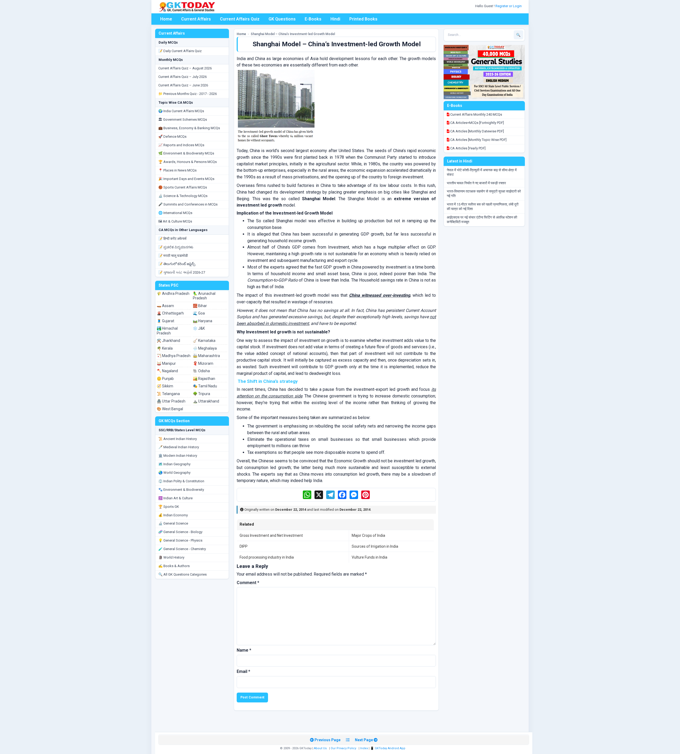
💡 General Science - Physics (180, 540)
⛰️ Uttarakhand (206, 401)
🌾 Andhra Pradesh (173, 293)
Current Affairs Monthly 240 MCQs (475, 114)
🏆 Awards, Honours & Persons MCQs (187, 162)
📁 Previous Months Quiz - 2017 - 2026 (187, 94)
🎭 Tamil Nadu (205, 386)
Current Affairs (196, 19)
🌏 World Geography (174, 473)
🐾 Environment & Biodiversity (181, 490)
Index (364, 748)
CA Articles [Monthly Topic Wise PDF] (478, 140)
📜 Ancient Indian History (177, 439)
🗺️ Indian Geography (174, 464)
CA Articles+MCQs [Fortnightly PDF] (476, 123)
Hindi (335, 19)
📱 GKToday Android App (388, 748)
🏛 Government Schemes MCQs (182, 120)
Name (244, 650)
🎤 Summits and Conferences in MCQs (188, 204)
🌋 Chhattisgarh (170, 313)
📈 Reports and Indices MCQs (181, 145)
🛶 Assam (165, 306)
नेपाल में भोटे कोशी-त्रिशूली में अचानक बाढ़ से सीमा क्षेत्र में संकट (482, 172)
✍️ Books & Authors (174, 566)
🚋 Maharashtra (206, 356)
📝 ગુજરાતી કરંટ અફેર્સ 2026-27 (181, 272)
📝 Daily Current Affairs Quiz (180, 51)
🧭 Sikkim (165, 386)
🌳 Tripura (201, 394)
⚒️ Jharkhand (168, 340)
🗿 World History (171, 557)
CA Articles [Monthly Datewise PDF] (476, 131)
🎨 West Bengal (170, 409)
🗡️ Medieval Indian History (178, 447)
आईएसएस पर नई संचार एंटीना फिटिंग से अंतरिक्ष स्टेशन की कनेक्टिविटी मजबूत (482, 219)
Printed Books (363, 19)
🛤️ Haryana (202, 321)
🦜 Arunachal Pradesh (204, 295)
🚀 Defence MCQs (172, 137)
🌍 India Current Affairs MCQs (181, 111)
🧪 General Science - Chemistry (182, 549)
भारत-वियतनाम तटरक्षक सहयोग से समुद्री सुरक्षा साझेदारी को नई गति (484, 193)
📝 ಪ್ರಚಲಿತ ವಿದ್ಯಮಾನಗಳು (175, 247)
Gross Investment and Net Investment (271, 535)
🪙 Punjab (165, 378)
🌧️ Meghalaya (205, 348)
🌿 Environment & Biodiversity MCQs (186, 153)
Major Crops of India (368, 535)
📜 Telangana (168, 394)
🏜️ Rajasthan (204, 378)
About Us (320, 748)
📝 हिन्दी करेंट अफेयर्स (172, 239)
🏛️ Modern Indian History (177, 456)
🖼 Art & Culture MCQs (175, 221)
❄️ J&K (199, 328)
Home (166, 19)
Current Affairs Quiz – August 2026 (185, 68)
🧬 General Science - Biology (180, 532)
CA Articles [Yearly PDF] (467, 148)
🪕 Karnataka (204, 340)
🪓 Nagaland (167, 371)
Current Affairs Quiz (240, 19)
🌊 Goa (199, 313)
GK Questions (282, 19)
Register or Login (508, 6)
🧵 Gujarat (165, 321)
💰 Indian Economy (173, 515)
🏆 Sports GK (168, 507)
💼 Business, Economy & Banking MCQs (189, 128)
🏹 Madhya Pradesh (173, 356)
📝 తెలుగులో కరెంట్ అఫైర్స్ (176, 264)
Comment (248, 582)
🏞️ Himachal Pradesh (167, 330)
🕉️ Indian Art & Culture (175, 498)
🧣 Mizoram (203, 363)
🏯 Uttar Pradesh (171, 401)
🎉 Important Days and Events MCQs (186, 179)
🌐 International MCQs (175, 213)
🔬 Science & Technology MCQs (182, 196)
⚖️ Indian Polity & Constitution (181, 481)
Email (243, 671)
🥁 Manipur (166, 363)
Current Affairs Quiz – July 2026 (182, 77)
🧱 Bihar (200, 306)
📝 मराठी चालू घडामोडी (173, 256)
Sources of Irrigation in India (375, 546)
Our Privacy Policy (343, 748)
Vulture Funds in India (369, 557)
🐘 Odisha (201, 371)
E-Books (313, 19)
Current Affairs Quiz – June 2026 (183, 85)
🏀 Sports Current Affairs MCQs (182, 187)
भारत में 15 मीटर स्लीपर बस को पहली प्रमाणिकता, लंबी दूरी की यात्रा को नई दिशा (482, 206)
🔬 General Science (173, 523)
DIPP (244, 546)
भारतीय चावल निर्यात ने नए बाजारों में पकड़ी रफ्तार (476, 183)
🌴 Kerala (165, 348)
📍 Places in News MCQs (177, 170)
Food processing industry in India (267, 557)
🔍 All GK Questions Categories (182, 574)
